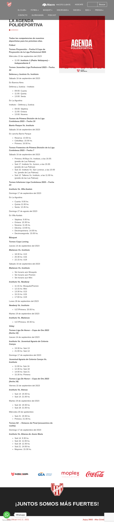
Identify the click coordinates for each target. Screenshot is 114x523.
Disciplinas (62, 10)
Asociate (79, 5)
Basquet (47, 10)
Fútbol (34, 10)
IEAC (87, 10)
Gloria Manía (38, 15)
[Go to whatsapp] (6, 514)
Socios (76, 10)
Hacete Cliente (63, 5)
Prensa (98, 10)
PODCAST (52, 15)
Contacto (22, 15)
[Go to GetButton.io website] (6, 520)
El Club (21, 10)
